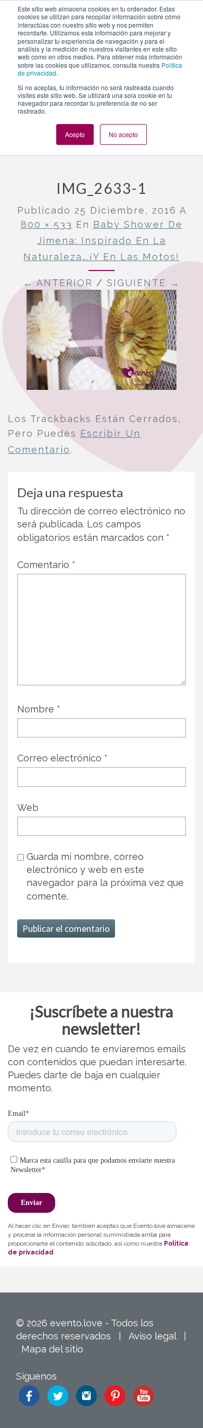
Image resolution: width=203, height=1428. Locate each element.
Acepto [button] (75, 134)
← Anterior (58, 282)
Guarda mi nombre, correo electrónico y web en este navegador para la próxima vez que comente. (105, 876)
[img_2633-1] (101, 343)
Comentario (46, 564)
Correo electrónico (62, 758)
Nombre (38, 709)
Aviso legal (152, 1336)
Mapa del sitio (52, 1349)
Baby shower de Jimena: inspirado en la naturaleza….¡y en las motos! (103, 240)
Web (28, 807)
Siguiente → (143, 282)
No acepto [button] (123, 134)
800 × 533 (46, 224)
